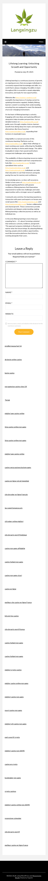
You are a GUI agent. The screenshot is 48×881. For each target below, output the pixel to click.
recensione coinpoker (13, 818)
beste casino (9, 373)
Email (8, 303)
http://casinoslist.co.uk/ (20, 163)
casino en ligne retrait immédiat (17, 481)
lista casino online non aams (15, 427)
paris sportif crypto (12, 737)
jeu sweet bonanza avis (13, 508)
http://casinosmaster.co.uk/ (28, 202)
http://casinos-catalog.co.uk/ (26, 97)
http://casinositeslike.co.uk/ (15, 131)
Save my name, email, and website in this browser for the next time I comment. (25, 325)
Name (8, 292)
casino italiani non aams (14, 562)
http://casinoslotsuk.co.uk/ (15, 170)
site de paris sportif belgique (16, 535)
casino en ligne (10, 589)
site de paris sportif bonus (15, 629)
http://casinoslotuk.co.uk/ (31, 182)
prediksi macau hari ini (13, 346)
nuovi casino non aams (13, 710)
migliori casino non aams (14, 697)
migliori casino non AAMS (15, 751)
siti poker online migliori (14, 521)
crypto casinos (10, 791)
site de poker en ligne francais (16, 494)
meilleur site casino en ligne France (18, 602)
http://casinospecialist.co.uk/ (15, 204)
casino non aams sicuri (13, 575)
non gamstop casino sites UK (16, 386)
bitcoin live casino (12, 616)
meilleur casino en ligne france (16, 845)
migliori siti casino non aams (15, 724)
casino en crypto (11, 764)
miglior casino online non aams (16, 683)
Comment (11, 261)
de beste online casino (13, 359)
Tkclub (7, 400)
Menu (41, 42)
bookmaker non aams (13, 778)
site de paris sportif (12, 832)
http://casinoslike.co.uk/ (14, 144)
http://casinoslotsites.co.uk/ (15, 168)
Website (9, 314)
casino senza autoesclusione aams (18, 467)
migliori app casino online (14, 413)
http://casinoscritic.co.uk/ (29, 122)
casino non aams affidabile (15, 548)
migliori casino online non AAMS (17, 805)
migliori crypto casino (13, 670)
